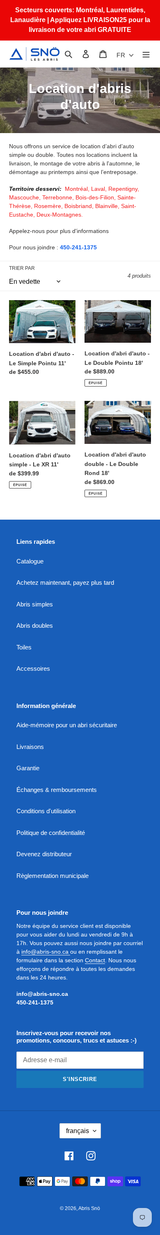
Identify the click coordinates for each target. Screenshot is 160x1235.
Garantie (27, 768)
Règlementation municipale (52, 875)
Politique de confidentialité (50, 832)
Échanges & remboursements (56, 789)
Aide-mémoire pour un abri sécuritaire (66, 725)
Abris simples (34, 604)
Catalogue (29, 561)
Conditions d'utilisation (45, 811)
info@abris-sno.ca (45, 951)
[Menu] (146, 54)
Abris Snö (89, 1208)
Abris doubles (34, 625)
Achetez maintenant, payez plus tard (65, 582)
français (77, 1130)
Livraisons (30, 746)
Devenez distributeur (44, 853)
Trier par (22, 268)
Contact (95, 960)
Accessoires (33, 668)
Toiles (24, 647)
